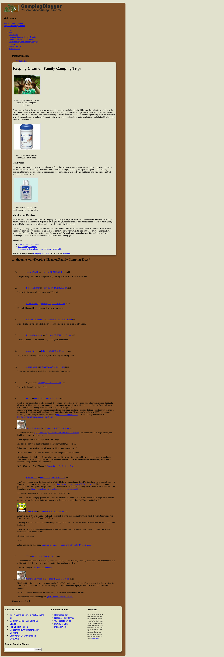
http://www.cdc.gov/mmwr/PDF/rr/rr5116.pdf (76, 484)
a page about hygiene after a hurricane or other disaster (56, 433)
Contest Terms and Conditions (21, 39)
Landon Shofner (33, 288)
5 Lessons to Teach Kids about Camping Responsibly (40, 249)
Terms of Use (14, 49)
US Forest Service (62, 620)
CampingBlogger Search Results (22, 37)
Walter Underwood (34, 428)
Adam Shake (31, 511)
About (11, 32)
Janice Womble (32, 272)
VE (27, 556)
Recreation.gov (61, 614)
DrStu (28, 398)
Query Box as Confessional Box (60, 466)
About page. (95, 638)
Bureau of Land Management (61, 625)
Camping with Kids (41, 253)
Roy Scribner (31, 477)
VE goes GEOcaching (43, 567)
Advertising (13, 35)
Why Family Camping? (27, 247)
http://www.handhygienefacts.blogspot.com (35, 417)
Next (25, 61)
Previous (17, 61)
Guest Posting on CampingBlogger (23, 42)
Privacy (12, 44)
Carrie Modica (32, 304)
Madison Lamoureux (34, 319)
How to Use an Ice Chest (28, 244)
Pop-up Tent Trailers (19, 626)
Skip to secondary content (14, 25)
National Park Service (64, 617)
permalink (67, 253)
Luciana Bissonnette (34, 335)
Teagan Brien (31, 367)
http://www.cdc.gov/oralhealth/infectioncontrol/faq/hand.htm (55, 489)
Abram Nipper (32, 351)
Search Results (15, 46)
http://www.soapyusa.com (67, 414)
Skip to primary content (13, 23)
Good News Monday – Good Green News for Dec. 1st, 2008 (66, 545)
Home (11, 30)
